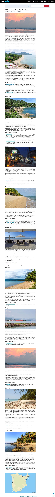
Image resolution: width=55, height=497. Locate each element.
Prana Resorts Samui (9, 343)
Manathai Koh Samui (9, 137)
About (28, 496)
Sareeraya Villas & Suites (10, 84)
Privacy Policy (32, 496)
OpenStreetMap (33, 492)
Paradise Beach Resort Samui (10, 220)
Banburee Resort (8, 425)
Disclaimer (35, 496)
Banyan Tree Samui (9, 134)
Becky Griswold (8, 11)
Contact (26, 496)
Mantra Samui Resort (9, 180)
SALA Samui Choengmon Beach (11, 263)
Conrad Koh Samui (9, 467)
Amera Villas (8, 384)
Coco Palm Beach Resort (10, 222)
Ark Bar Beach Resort (9, 92)
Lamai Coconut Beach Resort (10, 141)
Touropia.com (22, 496)
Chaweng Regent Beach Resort (11, 89)
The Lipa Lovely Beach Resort (10, 304)
